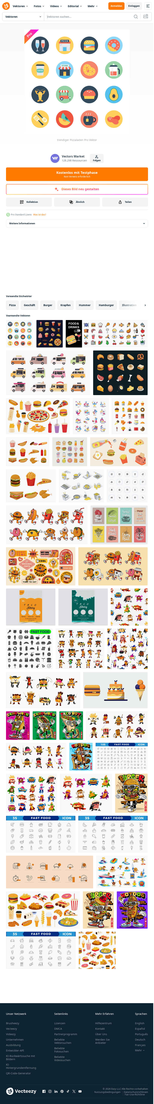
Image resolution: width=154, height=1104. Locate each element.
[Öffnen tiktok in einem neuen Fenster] (67, 1091)
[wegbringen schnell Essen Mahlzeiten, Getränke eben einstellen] (38, 416)
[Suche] (136, 16)
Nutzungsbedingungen (104, 1091)
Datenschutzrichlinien (133, 1091)
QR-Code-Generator (18, 1073)
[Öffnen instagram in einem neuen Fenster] (49, 1091)
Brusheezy (12, 1023)
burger (47, 305)
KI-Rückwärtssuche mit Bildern (20, 1057)
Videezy (11, 1034)
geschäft (29, 305)
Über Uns (101, 1034)
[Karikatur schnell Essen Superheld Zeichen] (31, 793)
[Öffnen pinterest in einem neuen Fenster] (61, 1091)
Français (137, 1045)
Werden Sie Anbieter (102, 1041)
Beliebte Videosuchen (62, 1058)
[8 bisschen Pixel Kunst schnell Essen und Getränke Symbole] (49, 333)
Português (138, 1034)
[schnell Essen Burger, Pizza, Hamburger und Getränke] (43, 910)
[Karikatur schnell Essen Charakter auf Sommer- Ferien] (122, 872)
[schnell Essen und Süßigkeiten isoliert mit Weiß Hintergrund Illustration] (115, 690)
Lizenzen (59, 1023)
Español (137, 1028)
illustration (129, 305)
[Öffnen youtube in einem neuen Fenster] (80, 1091)
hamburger (106, 305)
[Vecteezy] (6, 6)
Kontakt (100, 1028)
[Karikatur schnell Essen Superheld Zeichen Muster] (129, 607)
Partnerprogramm (65, 1034)
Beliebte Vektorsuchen (62, 1041)
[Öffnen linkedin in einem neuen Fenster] (55, 1091)
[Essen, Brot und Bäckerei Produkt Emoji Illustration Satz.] (120, 373)
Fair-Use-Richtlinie (132, 1094)
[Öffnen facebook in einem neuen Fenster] (43, 1091)
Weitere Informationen (22, 223)
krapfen (65, 305)
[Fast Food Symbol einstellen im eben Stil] (130, 416)
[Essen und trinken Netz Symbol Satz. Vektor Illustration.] (107, 333)
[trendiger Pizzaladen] (19, 333)
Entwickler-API (15, 1050)
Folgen (97, 160)
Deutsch (137, 1039)
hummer (85, 305)
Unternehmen (15, 1039)
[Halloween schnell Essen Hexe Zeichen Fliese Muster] (127, 649)
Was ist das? (39, 214)
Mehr (91, 6)
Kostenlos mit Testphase (77, 174)
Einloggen (134, 6)
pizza (12, 305)
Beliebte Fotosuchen (61, 1049)
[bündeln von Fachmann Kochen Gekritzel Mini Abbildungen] (91, 416)
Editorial (73, 6)
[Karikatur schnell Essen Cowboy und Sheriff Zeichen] (80, 649)
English (137, 1023)
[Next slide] (139, 305)
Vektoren (19, 6)
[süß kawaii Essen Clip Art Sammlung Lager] (69, 451)
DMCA (58, 1028)
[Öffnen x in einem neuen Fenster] (73, 1091)
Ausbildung (13, 1045)
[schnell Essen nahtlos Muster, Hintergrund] (97, 950)
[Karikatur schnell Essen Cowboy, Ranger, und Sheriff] (43, 690)
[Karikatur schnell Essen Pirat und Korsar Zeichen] (117, 725)
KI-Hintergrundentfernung (21, 1066)
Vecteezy (11, 1028)
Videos (54, 6)
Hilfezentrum (103, 1023)
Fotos (37, 6)
